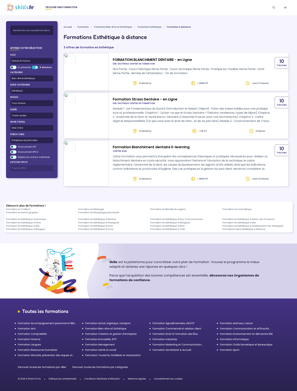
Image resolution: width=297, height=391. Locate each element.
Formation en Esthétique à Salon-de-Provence (248, 219)
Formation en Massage (91, 209)
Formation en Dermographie (22, 212)
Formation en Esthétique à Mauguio (25, 229)
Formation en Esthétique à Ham (95, 225)
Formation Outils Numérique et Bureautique (246, 344)
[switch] (13, 67)
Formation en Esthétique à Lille (239, 222)
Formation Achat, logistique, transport (108, 323)
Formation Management (100, 344)
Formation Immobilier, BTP (101, 339)
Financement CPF (27, 146)
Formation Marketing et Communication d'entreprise (177, 344)
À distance (46, 67)
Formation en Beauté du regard (167, 209)
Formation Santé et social (100, 350)
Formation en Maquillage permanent (98, 212)
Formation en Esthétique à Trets (167, 229)
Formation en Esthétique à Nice (167, 225)
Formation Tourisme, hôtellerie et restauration (113, 355)
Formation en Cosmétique (237, 209)
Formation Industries (165, 339)
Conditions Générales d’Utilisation (102, 378)
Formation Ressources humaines (37, 350)
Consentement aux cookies (168, 378)
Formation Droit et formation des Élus (175, 334)
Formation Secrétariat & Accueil (172, 350)
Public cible (17, 134)
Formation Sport (229, 350)
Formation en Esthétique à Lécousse (26, 219)
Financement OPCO (28, 151)
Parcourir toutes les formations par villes (42, 367)
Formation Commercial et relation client (177, 328)
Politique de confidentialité (62, 378)
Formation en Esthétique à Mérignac (170, 222)
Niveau (14, 97)
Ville (13, 54)
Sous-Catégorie (20, 84)
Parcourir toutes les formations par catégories (100, 367)
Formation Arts (27, 328)
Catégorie (16, 72)
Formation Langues (29, 344)
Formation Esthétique (149, 26)
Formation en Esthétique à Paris (23, 222)
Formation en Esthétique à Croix (95, 229)
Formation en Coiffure (18, 209)
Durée (13, 109)
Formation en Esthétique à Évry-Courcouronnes (176, 219)
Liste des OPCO (19, 162)
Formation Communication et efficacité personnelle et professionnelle (244, 328)
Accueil (68, 26)
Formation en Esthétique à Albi (23, 225)
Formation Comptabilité (32, 334)
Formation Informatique (234, 339)
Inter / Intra (17, 121)
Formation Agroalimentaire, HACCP (173, 323)
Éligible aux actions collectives (34, 157)
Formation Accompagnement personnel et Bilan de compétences (47, 323)
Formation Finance (29, 339)
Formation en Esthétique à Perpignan (98, 222)
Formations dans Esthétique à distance (244, 229)
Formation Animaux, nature (236, 323)
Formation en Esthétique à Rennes (97, 219)
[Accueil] (20, 7)
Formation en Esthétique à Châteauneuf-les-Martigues (252, 225)
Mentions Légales (137, 378)
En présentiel (24, 67)
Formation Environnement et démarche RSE (246, 334)
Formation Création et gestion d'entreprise (111, 334)
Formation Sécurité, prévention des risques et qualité (45, 355)
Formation (83, 26)
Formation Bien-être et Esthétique (113, 26)
